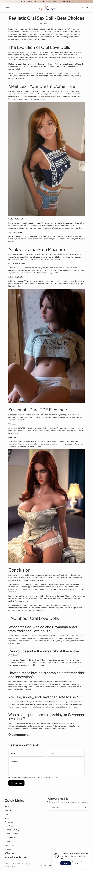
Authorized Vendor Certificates (16, 857)
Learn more (64, 858)
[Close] (89, 850)
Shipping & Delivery (12, 830)
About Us (8, 810)
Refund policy (10, 837)
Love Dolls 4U (14, 864)
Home (7, 806)
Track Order (9, 826)
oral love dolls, (75, 31)
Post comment (16, 783)
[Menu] (2, 7)
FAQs (7, 818)
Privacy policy (10, 841)
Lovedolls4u (24, 726)
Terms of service (11, 845)
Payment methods (11, 834)
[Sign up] (85, 807)
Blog (6, 814)
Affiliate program (11, 853)
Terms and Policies (46, 865)
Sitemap (8, 849)
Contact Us (9, 822)
